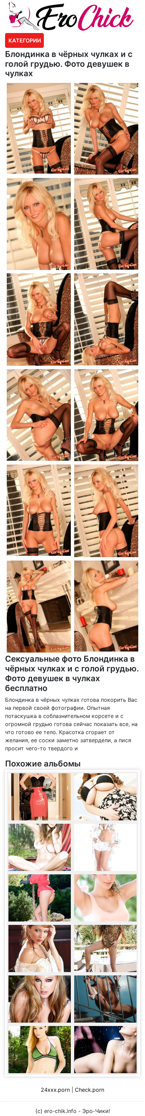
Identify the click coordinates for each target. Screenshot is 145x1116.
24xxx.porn (55, 1089)
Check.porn (89, 1089)
